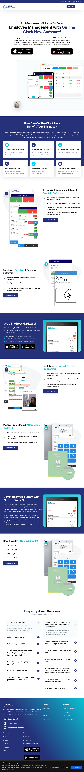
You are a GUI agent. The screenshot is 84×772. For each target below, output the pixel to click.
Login (73, 1)
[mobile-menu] (79, 7)
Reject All (65, 767)
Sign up (78, 1)
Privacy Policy (10, 769)
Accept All (77, 767)
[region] (42, 766)
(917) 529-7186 (65, 1)
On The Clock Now (61, 38)
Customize (55, 767)
